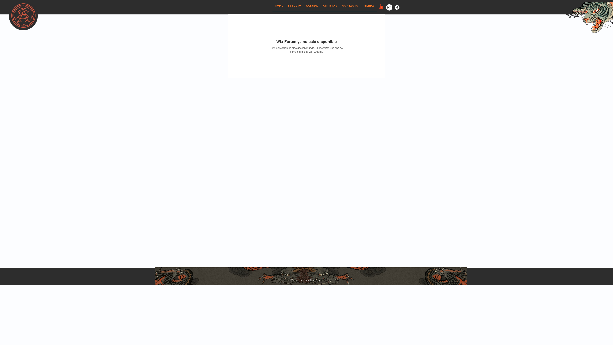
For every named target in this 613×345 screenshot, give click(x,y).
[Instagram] (389, 7)
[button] (381, 6)
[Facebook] (397, 7)
